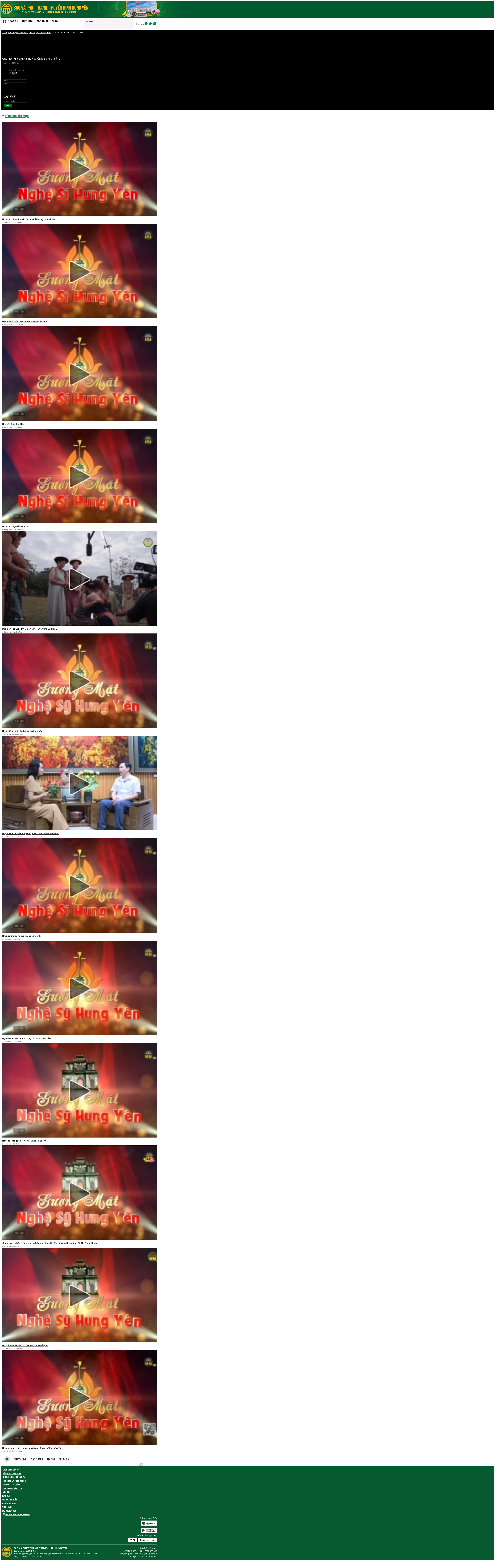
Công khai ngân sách (12, 1488)
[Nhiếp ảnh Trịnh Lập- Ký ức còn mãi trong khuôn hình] (79, 169)
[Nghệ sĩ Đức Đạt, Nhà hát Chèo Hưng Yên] (79, 681)
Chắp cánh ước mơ (11, 1469)
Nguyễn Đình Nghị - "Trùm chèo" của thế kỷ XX (25, 1345)
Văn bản (6, 1492)
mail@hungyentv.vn (148, 1553)
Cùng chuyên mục (17, 115)
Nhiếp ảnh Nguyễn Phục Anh (16, 526)
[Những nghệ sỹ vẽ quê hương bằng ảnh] (79, 886)
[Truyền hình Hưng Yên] (7, 1556)
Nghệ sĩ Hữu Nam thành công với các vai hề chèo (26, 1038)
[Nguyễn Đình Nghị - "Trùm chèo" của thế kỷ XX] (79, 1295)
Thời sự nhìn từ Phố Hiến (14, 1477)
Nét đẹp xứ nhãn (9, 1503)
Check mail (65, 1459)
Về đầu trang (151, 1463)
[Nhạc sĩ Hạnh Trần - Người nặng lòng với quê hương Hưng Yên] (79, 1397)
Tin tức (55, 21)
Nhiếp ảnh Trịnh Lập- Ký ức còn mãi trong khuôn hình (28, 219)
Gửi (7, 105)
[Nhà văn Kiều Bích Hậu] (79, 374)
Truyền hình (27, 21)
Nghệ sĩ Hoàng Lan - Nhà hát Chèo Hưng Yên (24, 1140)
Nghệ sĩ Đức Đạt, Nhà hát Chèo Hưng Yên (22, 731)
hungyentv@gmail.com (128, 1553)
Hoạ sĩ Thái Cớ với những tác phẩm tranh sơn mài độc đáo (30, 833)
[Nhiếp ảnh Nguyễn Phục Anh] (79, 476)
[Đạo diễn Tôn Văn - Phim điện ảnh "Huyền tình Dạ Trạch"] (79, 578)
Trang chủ (13, 21)
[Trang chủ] (7, 1459)
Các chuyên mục (9, 1510)
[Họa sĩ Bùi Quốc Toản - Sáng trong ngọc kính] (79, 271)
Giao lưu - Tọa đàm (11, 1484)
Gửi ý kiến (13, 73)
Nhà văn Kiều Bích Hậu (13, 424)
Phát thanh (42, 21)
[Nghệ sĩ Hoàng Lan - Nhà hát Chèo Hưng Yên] (79, 1090)
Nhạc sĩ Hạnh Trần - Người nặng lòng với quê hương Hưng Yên (32, 1448)
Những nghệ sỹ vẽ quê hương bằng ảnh (21, 935)
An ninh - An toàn (9, 1499)
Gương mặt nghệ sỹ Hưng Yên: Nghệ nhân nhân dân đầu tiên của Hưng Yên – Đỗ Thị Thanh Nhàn (49, 1243)
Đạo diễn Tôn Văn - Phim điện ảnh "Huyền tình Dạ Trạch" (30, 628)
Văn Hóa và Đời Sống (12, 1473)
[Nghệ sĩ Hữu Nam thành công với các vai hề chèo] (79, 988)
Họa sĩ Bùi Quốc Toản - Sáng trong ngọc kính (24, 321)
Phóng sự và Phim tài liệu (14, 1480)
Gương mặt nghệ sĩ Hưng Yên (37, 32)
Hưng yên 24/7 (8, 1495)
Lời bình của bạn (16, 70)
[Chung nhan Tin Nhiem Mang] (16, 1514)
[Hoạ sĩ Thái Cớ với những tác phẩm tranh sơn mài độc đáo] (79, 783)
